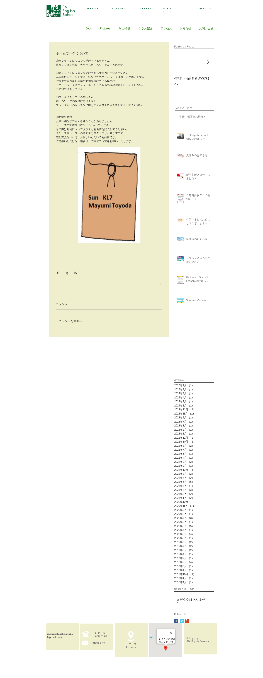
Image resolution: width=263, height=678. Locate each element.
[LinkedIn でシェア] (75, 273)
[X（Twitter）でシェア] (66, 273)
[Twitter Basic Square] (182, 621)
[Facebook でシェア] (57, 273)
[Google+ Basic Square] (187, 621)
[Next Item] (208, 62)
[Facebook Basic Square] (176, 621)
